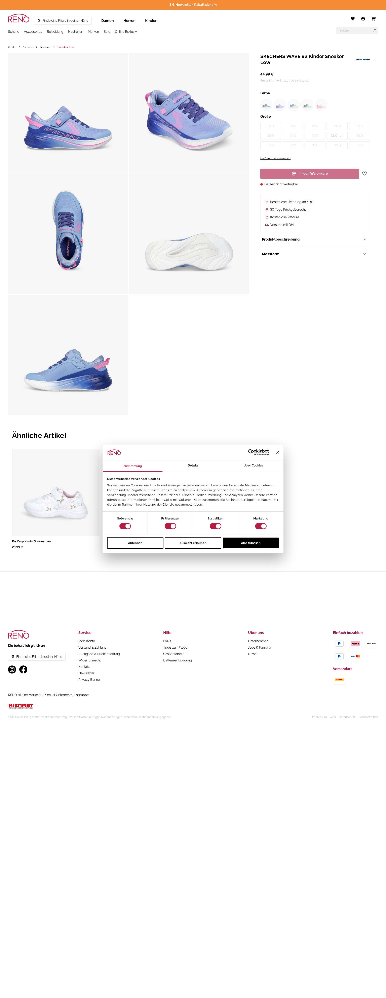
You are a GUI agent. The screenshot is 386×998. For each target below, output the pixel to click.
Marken (93, 32)
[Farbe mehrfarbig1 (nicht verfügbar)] (294, 105)
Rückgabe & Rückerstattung (99, 654)
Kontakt (84, 667)
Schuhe (13, 32)
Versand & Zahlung (92, 647)
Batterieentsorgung (177, 660)
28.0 (270, 136)
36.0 (337, 145)
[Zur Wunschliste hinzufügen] (366, 173)
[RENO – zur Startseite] (18, 18)
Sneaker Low (66, 47)
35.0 (315, 145)
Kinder (151, 20)
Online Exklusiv (126, 32)
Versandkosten (300, 80)
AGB (333, 717)
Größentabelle (173, 654)
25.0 (315, 126)
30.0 (315, 136)
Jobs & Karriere (259, 647)
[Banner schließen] (277, 452)
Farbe (265, 93)
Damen (107, 20)
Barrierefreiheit (368, 717)
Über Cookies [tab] (253, 465)
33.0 (270, 145)
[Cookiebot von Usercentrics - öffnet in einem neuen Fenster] (251, 452)
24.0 (293, 126)
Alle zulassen (250, 543)
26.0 (337, 126)
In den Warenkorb (314, 174)
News (252, 654)
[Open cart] (373, 18)
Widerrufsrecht (89, 660)
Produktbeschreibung (281, 239)
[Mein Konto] (363, 18)
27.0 (360, 126)
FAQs (167, 641)
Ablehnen (135, 543)
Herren (129, 20)
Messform (270, 254)
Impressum (319, 717)
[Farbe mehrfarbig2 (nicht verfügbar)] (307, 105)
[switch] (170, 526)
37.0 (360, 145)
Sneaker (45, 47)
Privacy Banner (89, 680)
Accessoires (33, 32)
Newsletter (86, 673)
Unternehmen (258, 641)
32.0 (359, 136)
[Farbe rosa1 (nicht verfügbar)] (321, 105)
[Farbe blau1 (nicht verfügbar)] (266, 105)
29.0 (293, 136)
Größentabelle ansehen (275, 158)
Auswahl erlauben (193, 543)
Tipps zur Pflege (175, 647)
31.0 (334, 136)
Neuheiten (75, 32)
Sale (107, 32)
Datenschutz (347, 717)
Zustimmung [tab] (132, 466)
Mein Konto (86, 641)
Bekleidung (55, 32)
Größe (265, 116)
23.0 (270, 126)
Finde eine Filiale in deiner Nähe (65, 20)
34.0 (293, 145)
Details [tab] (193, 465)
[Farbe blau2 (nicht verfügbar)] (280, 105)
